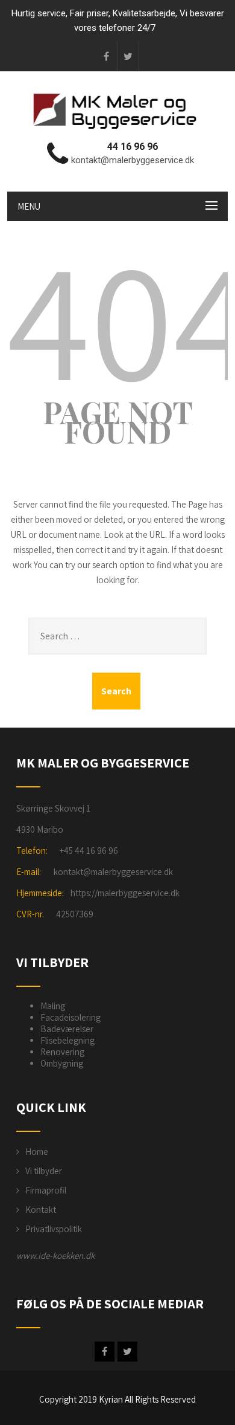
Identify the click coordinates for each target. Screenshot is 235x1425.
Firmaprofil (45, 1190)
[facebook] (107, 56)
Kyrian (111, 1399)
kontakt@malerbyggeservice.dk (113, 871)
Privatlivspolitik (53, 1229)
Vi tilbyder (43, 1171)
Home (36, 1151)
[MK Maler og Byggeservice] (117, 128)
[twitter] (128, 56)
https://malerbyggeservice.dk (125, 893)
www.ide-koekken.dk (55, 1255)
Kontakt (40, 1209)
